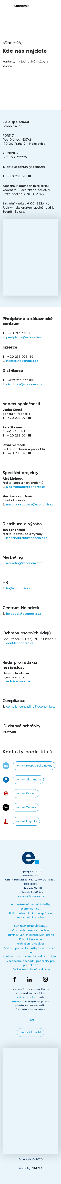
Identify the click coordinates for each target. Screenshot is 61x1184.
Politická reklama (30, 939)
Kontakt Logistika (26, 821)
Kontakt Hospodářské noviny (34, 766)
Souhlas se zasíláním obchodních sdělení (30, 957)
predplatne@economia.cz (25, 337)
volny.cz (16, 1001)
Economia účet (30, 909)
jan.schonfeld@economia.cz (26, 538)
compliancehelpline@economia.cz (31, 706)
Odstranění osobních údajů (30, 930)
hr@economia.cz (18, 588)
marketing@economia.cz (24, 563)
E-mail (30, 1020)
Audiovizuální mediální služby (30, 904)
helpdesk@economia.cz (23, 613)
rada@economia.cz (20, 681)
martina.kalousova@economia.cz (29, 504)
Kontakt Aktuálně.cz (28, 780)
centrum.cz (22, 997)
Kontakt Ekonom (26, 793)
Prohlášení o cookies (30, 944)
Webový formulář (30, 1032)
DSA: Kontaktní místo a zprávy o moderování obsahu (30, 915)
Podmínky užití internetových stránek (30, 935)
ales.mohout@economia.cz (25, 486)
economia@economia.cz (30, 896)
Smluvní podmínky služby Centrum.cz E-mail (30, 950)
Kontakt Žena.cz (26, 807)
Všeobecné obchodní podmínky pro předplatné (31, 963)
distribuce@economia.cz (24, 384)
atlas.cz (34, 997)
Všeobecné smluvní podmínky (30, 969)
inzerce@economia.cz (22, 360)
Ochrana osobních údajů (30, 926)
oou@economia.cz (19, 643)
